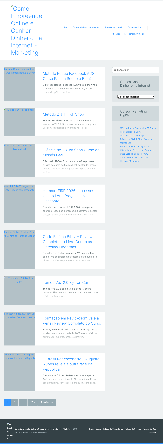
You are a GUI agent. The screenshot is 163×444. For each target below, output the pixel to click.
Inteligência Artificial (134, 33)
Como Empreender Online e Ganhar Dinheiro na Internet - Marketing (43, 429)
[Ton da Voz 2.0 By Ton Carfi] (19, 287)
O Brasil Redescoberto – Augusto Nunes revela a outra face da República (71, 364)
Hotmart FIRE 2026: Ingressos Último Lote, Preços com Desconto (68, 195)
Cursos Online (16, 300)
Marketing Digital (16, 172)
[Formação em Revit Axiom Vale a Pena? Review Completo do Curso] (19, 325)
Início (66, 27)
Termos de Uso (149, 429)
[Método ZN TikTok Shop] (19, 118)
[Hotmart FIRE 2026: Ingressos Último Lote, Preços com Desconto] (19, 200)
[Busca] (148, 25)
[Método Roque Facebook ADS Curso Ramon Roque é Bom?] (19, 80)
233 (32, 402)
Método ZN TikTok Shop (63, 114)
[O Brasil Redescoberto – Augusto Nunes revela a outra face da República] (19, 368)
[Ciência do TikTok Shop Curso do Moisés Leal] (19, 157)
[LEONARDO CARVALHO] (22, 96)
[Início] (11, 431)
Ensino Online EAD (16, 341)
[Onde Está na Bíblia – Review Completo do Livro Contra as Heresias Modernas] (19, 246)
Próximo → (47, 402)
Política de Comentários (113, 429)
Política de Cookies (133, 429)
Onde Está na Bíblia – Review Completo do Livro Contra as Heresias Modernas (68, 241)
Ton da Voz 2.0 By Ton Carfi (67, 282)
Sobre (98, 429)
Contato (152, 433)
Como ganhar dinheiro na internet (16, 132)
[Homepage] (29, 30)
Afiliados (116, 33)
